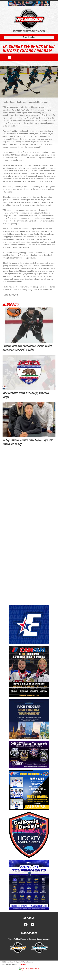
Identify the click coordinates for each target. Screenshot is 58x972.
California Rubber (29, 19)
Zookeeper (23, 964)
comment (9, 57)
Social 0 (26, 924)
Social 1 (32, 924)
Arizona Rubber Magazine (18, 939)
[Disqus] (29, 492)
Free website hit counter (29, 971)
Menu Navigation (29, 37)
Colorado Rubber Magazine (39, 939)
